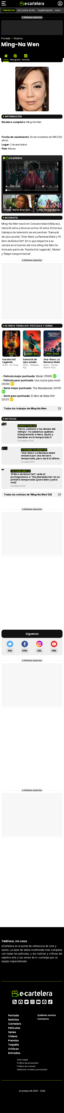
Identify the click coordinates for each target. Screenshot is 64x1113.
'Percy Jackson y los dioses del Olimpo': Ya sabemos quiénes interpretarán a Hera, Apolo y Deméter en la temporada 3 (36, 433)
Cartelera (14, 1023)
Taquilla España (45, 10)
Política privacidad (27, 1062)
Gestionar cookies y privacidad (32, 1069)
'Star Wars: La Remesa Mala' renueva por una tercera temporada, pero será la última (40, 455)
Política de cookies (26, 1066)
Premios (13, 1040)
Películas (14, 1028)
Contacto (43, 1018)
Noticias (13, 1019)
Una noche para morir (47, 380)
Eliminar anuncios (33, 17)
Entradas (14, 1053)
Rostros (18, 38)
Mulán (39, 376)
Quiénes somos (46, 1015)
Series (12, 1032)
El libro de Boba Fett (43, 395)
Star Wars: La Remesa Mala (51, 361)
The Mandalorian (43, 388)
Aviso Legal (22, 1059)
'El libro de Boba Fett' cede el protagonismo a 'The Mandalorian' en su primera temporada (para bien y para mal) (35, 478)
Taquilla (13, 1044)
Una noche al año (26, 10)
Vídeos (12, 1036)
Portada (5, 38)
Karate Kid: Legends (9, 361)
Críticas (13, 1048)
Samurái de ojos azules (30, 361)
